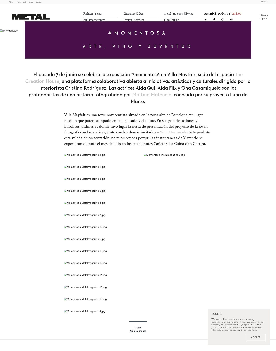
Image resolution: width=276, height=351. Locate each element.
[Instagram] (222, 19)
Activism (139, 20)
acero (236, 13)
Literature (129, 13)
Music (175, 20)
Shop (19, 2)
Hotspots (178, 13)
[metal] (31, 17)
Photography (97, 20)
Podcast (224, 13)
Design (128, 20)
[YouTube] (231, 19)
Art (85, 20)
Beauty (99, 13)
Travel (167, 13)
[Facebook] (214, 19)
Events (189, 13)
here (254, 330)
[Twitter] (205, 19)
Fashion (88, 13)
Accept (256, 337)
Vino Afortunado (173, 132)
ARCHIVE (210, 13)
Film (167, 20)
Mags (140, 13)
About (11, 2)
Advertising (28, 2)
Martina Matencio (151, 95)
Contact (39, 2)
